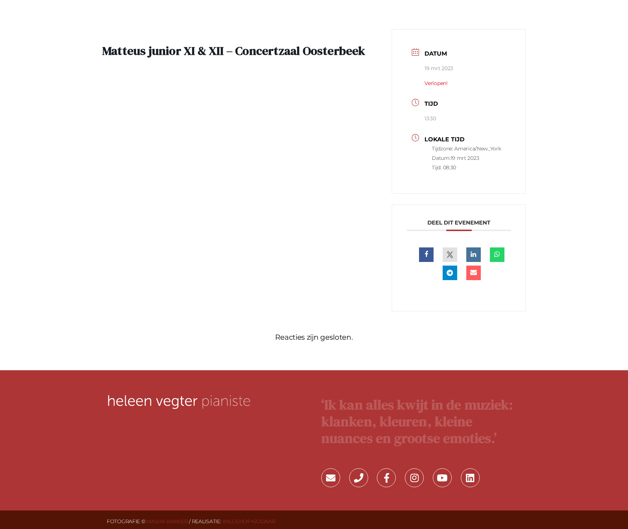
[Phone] (358, 477)
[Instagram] (414, 477)
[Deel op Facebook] (426, 254)
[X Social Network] (450, 254)
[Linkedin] (473, 254)
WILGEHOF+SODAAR (248, 521)
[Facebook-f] (386, 477)
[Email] (473, 273)
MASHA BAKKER (167, 521)
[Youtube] (442, 477)
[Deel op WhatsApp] (497, 254)
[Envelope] (330, 477)
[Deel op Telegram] (450, 273)
